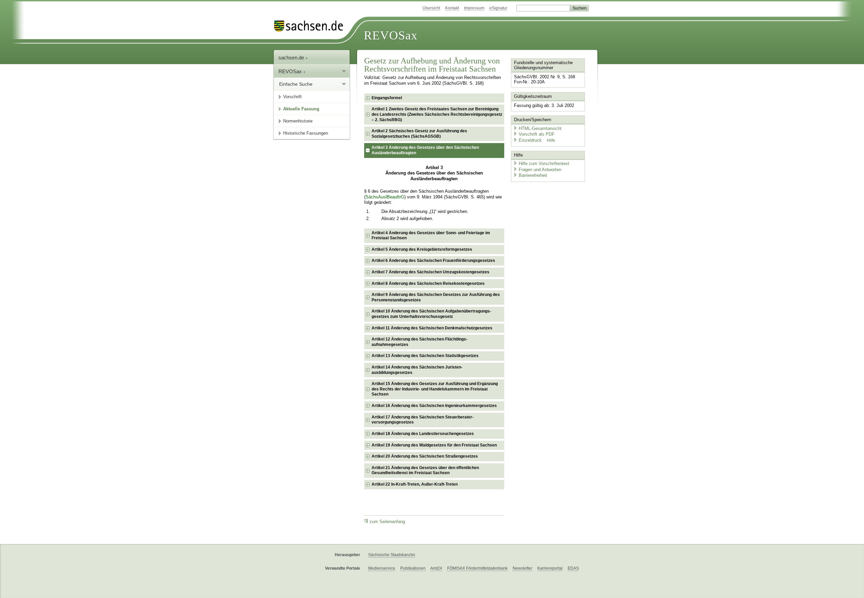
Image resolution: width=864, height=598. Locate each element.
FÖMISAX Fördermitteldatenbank (477, 568)
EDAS (573, 568)
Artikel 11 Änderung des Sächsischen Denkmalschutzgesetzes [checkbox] (432, 328)
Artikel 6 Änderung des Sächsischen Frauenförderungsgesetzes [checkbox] (433, 260)
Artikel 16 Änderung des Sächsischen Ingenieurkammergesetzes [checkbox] (434, 405)
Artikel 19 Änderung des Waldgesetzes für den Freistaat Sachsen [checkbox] (434, 445)
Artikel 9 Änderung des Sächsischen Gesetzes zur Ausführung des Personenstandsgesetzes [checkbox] (436, 297)
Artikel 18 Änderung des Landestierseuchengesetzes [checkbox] (423, 433)
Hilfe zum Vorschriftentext (544, 163)
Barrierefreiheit (533, 175)
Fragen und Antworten (540, 169)
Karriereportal (550, 568)
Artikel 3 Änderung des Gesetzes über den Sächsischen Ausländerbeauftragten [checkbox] (425, 150)
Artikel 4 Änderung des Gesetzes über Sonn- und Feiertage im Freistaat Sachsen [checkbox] (431, 235)
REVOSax (390, 35)
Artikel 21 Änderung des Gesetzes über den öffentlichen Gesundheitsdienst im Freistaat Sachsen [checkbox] (425, 470)
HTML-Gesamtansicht (540, 128)
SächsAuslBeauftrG (385, 197)
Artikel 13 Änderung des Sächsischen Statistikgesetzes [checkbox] (425, 355)
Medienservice (381, 568)
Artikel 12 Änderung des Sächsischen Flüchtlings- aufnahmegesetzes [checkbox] (419, 342)
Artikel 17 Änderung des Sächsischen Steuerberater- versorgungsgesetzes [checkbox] (423, 420)
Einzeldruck (531, 140)
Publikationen (413, 568)
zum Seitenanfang (387, 521)
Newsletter (522, 568)
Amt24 (436, 568)
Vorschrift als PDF (537, 134)
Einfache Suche (296, 84)
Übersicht (431, 8)
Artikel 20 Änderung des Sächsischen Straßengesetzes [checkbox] (425, 456)
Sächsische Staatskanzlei (391, 554)
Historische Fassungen (305, 133)
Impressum (474, 8)
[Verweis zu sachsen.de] (311, 26)
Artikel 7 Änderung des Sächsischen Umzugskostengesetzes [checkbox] (430, 272)
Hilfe (551, 140)
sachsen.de (291, 57)
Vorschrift (292, 96)
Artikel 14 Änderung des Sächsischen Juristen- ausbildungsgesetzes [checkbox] (417, 370)
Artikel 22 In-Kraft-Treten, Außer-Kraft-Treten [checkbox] (415, 484)
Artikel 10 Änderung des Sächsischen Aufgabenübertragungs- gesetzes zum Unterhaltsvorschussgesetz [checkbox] (431, 314)
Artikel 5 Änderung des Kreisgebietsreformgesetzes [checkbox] (422, 249)
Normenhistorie (298, 121)
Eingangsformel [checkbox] (387, 98)
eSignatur (498, 8)
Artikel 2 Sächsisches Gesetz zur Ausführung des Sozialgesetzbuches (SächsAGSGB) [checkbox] (419, 134)
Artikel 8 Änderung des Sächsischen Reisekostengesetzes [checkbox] (428, 283)
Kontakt (452, 8)
